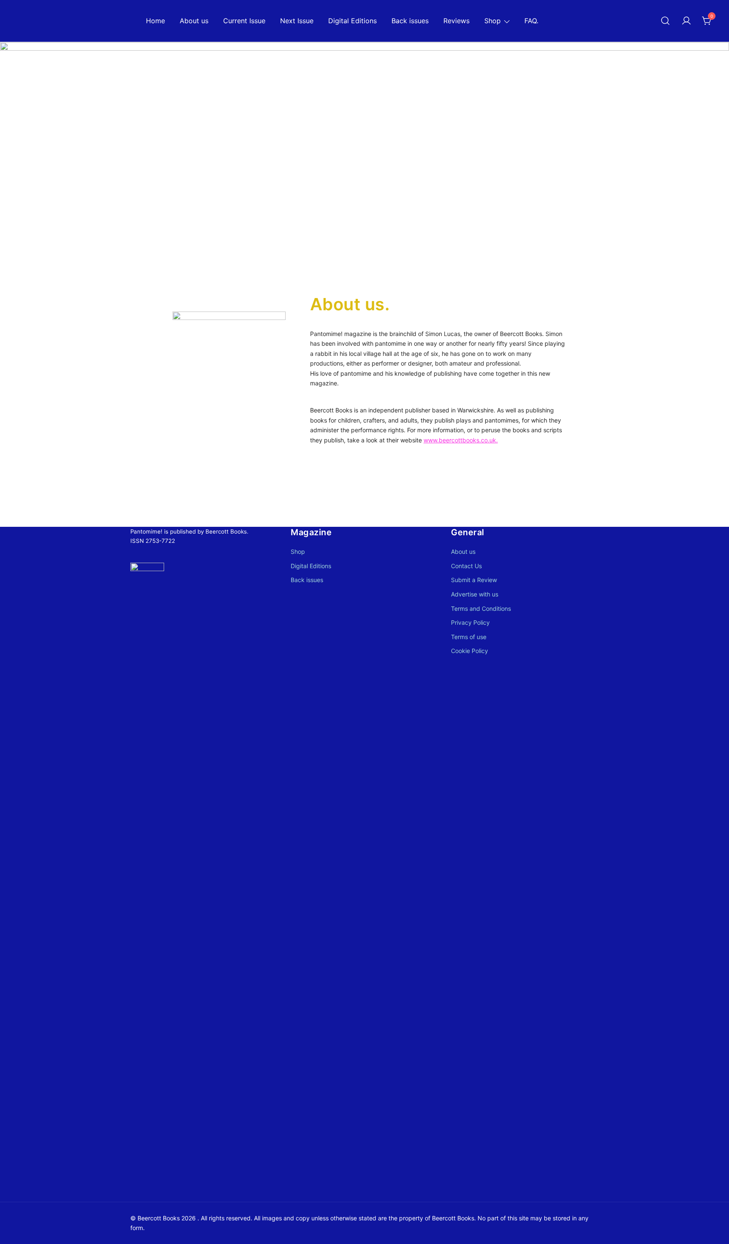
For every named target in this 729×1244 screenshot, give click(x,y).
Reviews (456, 20)
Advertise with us (474, 594)
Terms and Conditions (481, 608)
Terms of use (468, 636)
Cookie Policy (469, 650)
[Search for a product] (665, 21)
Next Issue (296, 20)
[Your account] (686, 21)
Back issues (410, 20)
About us (194, 20)
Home (155, 20)
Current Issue (244, 20)
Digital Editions (352, 20)
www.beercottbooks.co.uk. (461, 440)
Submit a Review (474, 579)
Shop (492, 20)
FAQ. (531, 20)
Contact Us (466, 565)
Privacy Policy (470, 622)
